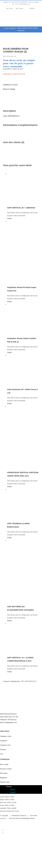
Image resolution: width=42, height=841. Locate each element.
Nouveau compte (5, 769)
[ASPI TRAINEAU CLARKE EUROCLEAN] (23, 504)
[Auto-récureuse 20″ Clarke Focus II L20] (23, 370)
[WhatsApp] (19, 96)
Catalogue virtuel (5, 736)
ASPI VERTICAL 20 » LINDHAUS (21, 208)
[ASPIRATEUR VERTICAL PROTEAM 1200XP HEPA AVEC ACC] (23, 437)
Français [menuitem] (9, 786)
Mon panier (3, 773)
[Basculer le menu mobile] (38, 23)
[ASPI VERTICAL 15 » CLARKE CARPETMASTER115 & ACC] (23, 638)
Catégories (3, 741)
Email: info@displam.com (8, 722)
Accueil (6, 28)
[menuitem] (8, 786)
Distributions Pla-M (28, 818)
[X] (11, 96)
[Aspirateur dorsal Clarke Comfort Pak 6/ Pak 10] (23, 319)
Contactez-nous (5, 745)
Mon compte (4, 764)
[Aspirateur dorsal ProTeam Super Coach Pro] (23, 252)
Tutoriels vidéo (5, 782)
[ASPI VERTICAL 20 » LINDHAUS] (23, 188)
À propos (3, 749)
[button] (21, 85)
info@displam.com (24, 4)
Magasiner (13, 28)
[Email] (33, 96)
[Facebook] (4, 96)
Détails (9, 218)
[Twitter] (5, 725)
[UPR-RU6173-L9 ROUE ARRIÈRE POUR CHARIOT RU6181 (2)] (21, 41)
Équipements (15, 681)
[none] (23, 789)
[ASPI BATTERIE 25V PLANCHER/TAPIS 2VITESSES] (23, 571)
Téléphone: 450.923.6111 (8, 719)
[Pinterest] (26, 96)
